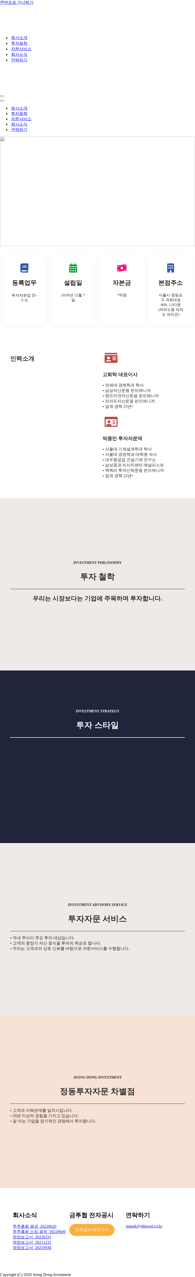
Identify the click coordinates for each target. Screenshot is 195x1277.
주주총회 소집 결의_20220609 (39, 1232)
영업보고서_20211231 (32, 1242)
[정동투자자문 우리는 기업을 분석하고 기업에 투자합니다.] (38, 28)
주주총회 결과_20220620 (34, 1226)
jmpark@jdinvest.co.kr (144, 1226)
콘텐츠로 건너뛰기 (17, 2)
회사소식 (19, 54)
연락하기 (19, 60)
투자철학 (19, 43)
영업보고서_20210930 (32, 1248)
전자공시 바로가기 (92, 1230)
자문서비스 (21, 49)
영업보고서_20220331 (32, 1237)
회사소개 (19, 38)
